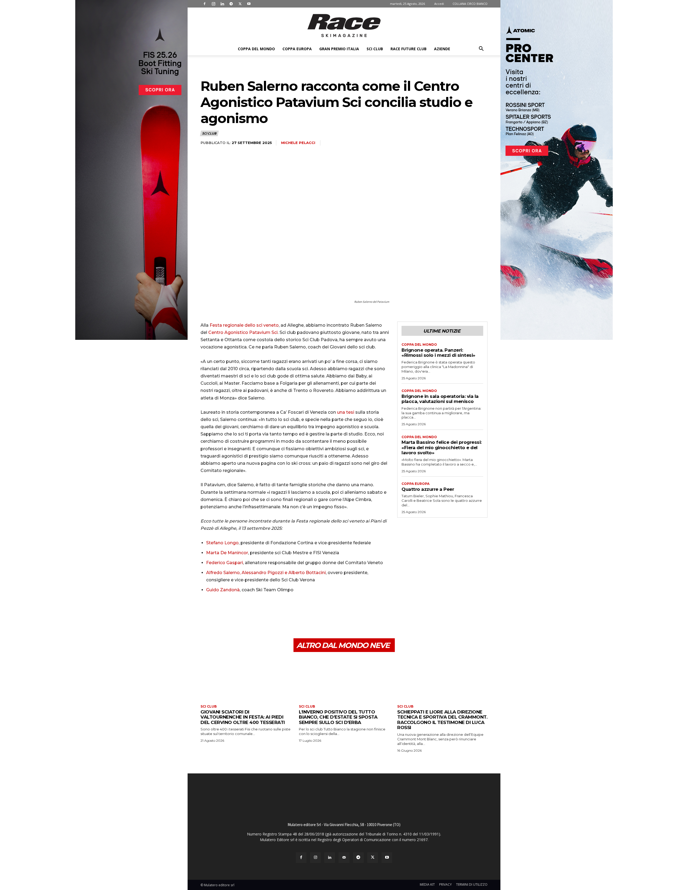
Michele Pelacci (298, 142)
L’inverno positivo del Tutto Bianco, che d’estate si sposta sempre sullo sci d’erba (338, 717)
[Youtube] (249, 4)
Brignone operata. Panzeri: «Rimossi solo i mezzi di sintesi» (438, 352)
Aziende (442, 48)
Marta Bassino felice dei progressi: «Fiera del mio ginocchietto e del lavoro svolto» (442, 447)
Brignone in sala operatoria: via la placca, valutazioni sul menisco (440, 399)
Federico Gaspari (224, 562)
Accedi (439, 4)
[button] (481, 49)
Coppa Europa (297, 48)
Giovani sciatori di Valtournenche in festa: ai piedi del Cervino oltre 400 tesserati (242, 717)
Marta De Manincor (227, 552)
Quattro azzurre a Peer (428, 489)
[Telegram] (231, 4)
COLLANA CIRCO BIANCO (470, 4)
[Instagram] (213, 4)
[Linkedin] (222, 4)
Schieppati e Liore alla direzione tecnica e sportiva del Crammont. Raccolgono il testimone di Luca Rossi (442, 719)
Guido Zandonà (223, 589)
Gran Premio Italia (339, 48)
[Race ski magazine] (344, 25)
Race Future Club (408, 48)
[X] (240, 4)
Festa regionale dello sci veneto (244, 325)
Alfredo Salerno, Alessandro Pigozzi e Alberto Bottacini (266, 572)
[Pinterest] (230, 612)
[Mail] (344, 857)
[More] (255, 612)
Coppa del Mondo (256, 48)
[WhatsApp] (243, 612)
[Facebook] (204, 4)
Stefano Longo (222, 542)
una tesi (345, 412)
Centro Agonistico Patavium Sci (243, 332)
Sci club (375, 48)
